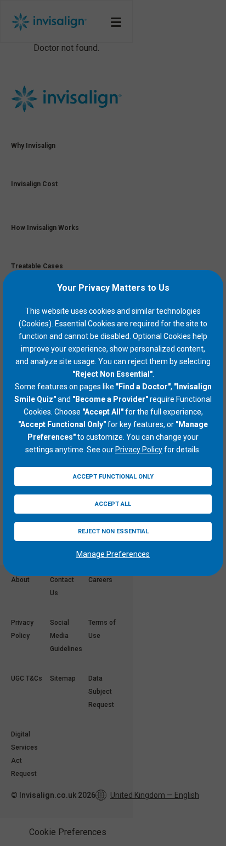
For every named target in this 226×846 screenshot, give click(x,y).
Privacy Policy (138, 449)
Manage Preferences (113, 554)
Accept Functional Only (113, 476)
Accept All (113, 504)
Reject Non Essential (113, 531)
